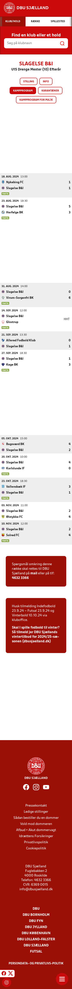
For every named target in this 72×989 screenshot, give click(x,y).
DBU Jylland (36, 927)
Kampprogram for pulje (36, 100)
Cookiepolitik (36, 848)
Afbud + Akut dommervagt (36, 830)
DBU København (36, 933)
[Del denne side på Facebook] (4, 974)
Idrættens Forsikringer (36, 836)
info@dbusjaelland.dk (36, 889)
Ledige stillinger (36, 811)
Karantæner (50, 91)
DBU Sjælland (36, 945)
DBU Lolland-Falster (36, 939)
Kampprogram (23, 91)
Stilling (28, 81)
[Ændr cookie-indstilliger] (6, 982)
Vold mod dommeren (36, 824)
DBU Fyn (36, 921)
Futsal (36, 951)
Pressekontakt (36, 805)
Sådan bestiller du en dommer (36, 818)
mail (33, 573)
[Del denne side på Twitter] (10, 974)
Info (46, 81)
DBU (36, 908)
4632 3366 (20, 578)
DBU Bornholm (36, 915)
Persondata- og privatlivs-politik (36, 963)
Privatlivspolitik (36, 842)
